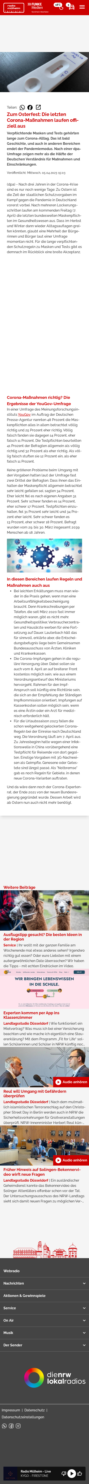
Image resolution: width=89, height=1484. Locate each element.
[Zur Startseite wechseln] (13, 8)
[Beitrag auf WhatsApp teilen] (22, 107)
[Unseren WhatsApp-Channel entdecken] (4, 1426)
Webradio (11, 1271)
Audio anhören (71, 1082)
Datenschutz (34, 1410)
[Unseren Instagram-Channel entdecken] (18, 1426)
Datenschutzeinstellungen (23, 1417)
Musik (8, 1333)
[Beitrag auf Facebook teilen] (30, 107)
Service (9, 1308)
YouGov (24, 415)
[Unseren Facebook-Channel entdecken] (11, 1426)
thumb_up (79, 1473)
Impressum (11, 1410)
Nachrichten (13, 1283)
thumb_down (64, 1473)
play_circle (72, 1473)
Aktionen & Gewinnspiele (24, 1296)
